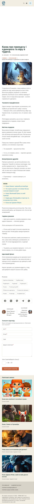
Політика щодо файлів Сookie (10, 489)
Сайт (4, 339)
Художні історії (24, 55)
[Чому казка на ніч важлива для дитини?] (17, 438)
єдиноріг (14, 283)
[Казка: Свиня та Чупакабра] (17, 413)
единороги (6, 283)
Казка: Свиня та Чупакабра (10, 424)
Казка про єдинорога (9, 290)
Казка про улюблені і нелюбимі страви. (14, 399)
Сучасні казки (15, 55)
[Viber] (17, 301)
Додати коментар (8, 345)
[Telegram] (23, 301)
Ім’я (4, 329)
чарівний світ (21, 293)
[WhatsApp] (29, 301)
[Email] (26, 3)
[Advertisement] (17, 24)
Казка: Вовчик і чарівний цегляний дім (17, 186)
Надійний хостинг (16, 485)
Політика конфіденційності (9, 487)
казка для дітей (13, 287)
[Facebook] (5, 301)
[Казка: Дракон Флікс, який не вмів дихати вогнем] (17, 463)
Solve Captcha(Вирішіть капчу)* (10, 359)
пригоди (11, 293)
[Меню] (30, 3)
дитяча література (8, 280)
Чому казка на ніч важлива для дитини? (14, 449)
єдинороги (23, 283)
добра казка (19, 280)
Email (5, 334)
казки (5, 293)
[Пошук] (23, 3)
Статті (3, 451)
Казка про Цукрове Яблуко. (14, 202)
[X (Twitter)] (11, 301)
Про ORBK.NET (5, 485)
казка (5, 287)
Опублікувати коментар (10, 369)
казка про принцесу (22, 290)
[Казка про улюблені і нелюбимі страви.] (17, 388)
